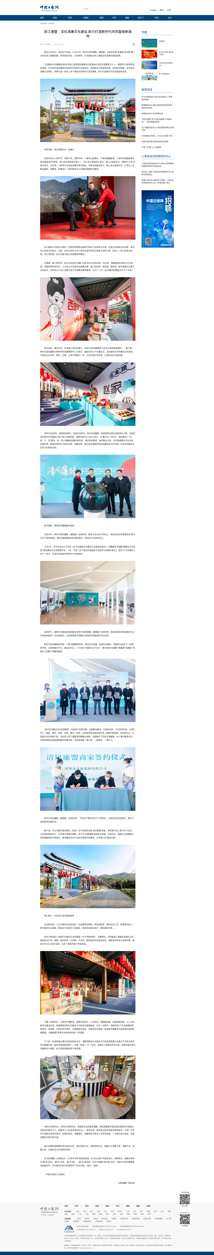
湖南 (73, 1214)
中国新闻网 (87, 1221)
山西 (98, 1211)
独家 (138, 1206)
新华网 (87, 1219)
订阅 (169, 10)
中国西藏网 (159, 1219)
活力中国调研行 (164, 74)
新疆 (142, 1214)
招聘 (148, 1206)
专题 (144, 32)
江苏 (134, 1211)
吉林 (112, 1211)
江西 (155, 1211)
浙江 (141, 1211)
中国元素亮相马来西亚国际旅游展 (155, 142)
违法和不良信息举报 (82, 1226)
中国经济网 (135, 1219)
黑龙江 (120, 1211)
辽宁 (105, 1211)
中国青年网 (124, 1219)
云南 (121, 1214)
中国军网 (76, 1221)
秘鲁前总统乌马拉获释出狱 (152, 113)
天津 (84, 1211)
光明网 (67, 1221)
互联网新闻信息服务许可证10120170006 (104, 1226)
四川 (107, 1214)
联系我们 (51, 1215)
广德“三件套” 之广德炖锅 (151, 147)
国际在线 (105, 1219)
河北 (91, 1211)
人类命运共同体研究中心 (156, 156)
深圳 (149, 1214)
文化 (170, 18)
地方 (157, 18)
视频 (101, 18)
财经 (97, 1206)
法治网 (108, 1221)
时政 (55, 18)
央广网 (168, 1219)
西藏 (128, 1214)
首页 (42, 18)
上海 (127, 1211)
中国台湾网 (147, 1219)
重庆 (100, 1214)
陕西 (135, 1214)
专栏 (114, 18)
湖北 (66, 1214)
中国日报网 (43, 23)
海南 (93, 1214)
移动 (162, 10)
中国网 (95, 1219)
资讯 (70, 18)
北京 (77, 1211)
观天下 (141, 18)
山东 (162, 1211)
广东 (79, 1214)
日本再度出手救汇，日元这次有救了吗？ (158, 136)
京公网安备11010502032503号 (85, 1230)
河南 (169, 1211)
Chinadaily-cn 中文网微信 (185, 1219)
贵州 (114, 1214)
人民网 (78, 1219)
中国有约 (162, 41)
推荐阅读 (147, 89)
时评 (76, 1206)
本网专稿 (51, 23)
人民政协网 (98, 1221)
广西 (86, 1214)
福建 (148, 1211)
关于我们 (44, 1215)
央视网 (114, 1219)
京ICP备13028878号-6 (124, 1230)
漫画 (127, 18)
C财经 (85, 18)
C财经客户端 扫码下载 (185, 1199)
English (153, 10)
